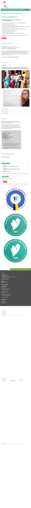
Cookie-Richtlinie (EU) (26, 269)
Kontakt (7, 145)
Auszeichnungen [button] (5, 111)
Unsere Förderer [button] (5, 113)
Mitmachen (21, 9)
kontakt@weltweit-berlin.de (12, 48)
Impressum (3, 301)
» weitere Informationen (5, 297)
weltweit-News (6, 163)
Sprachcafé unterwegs (6, 171)
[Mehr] (2, 9)
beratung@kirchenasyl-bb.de (5, 289)
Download (5, 181)
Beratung (16, 9)
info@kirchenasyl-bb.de (5, 279)
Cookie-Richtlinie (4, 302)
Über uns (4, 9)
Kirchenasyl (10, 9)
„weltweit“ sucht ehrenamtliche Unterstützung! (10, 166)
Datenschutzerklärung (18, 269)
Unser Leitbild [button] (4, 108)
